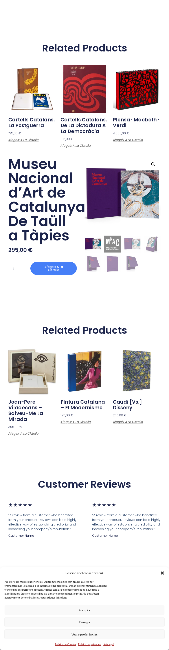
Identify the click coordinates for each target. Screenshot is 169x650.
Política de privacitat (89, 644)
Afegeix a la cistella (23, 139)
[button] (162, 573)
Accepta (84, 610)
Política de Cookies (65, 644)
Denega (84, 622)
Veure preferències (84, 634)
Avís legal (108, 644)
